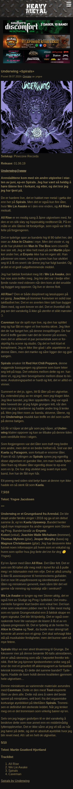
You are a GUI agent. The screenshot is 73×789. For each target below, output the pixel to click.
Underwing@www (13, 170)
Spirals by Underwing (15, 780)
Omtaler (27, 76)
